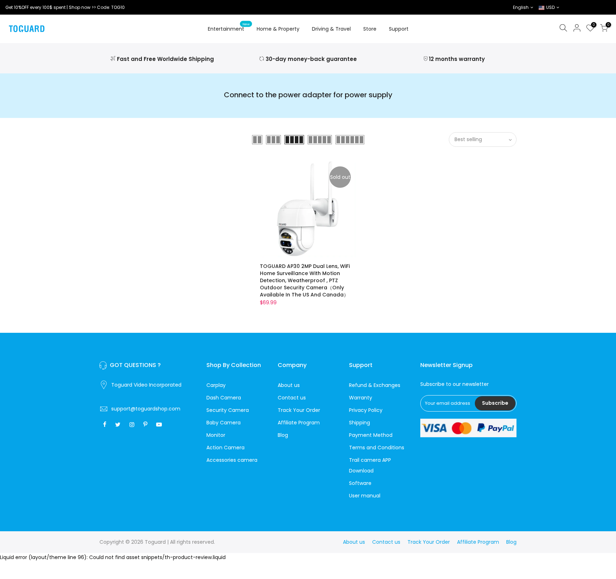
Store (369, 28)
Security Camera (227, 410)
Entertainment (229, 27)
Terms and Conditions (376, 447)
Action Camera (225, 447)
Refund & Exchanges (374, 385)
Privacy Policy (366, 410)
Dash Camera (223, 397)
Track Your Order (299, 410)
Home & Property (278, 28)
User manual (364, 495)
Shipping (359, 422)
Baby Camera (223, 422)
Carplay (216, 385)
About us (289, 385)
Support (399, 28)
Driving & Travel (331, 28)
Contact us (292, 397)
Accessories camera (231, 460)
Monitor (215, 435)
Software (360, 483)
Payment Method (370, 435)
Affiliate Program (299, 422)
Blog (283, 435)
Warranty (360, 397)
